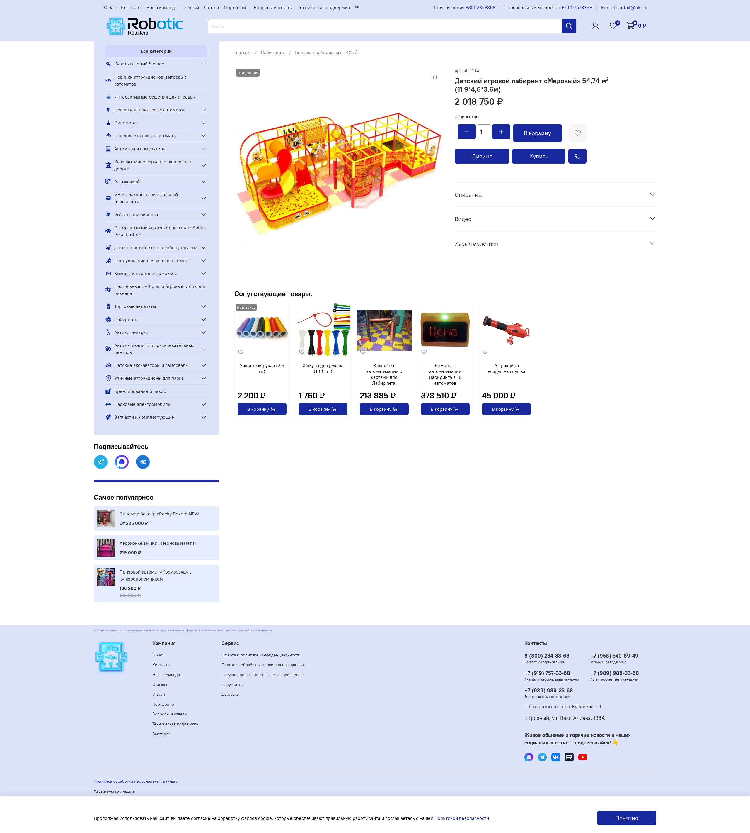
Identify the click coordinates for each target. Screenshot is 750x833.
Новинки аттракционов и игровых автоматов (150, 80)
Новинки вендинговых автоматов (149, 110)
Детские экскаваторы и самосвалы (151, 365)
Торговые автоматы (135, 306)
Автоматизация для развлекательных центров (154, 348)
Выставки (161, 734)
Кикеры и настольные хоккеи (145, 273)
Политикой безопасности (461, 818)
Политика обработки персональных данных (263, 664)
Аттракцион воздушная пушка (506, 368)
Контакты (131, 7)
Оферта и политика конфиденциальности (260, 655)
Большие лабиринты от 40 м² (326, 52)
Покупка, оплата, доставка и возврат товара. (263, 674)
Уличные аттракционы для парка (149, 378)
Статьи (211, 7)
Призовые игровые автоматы (145, 135)
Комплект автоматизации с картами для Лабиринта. (384, 374)
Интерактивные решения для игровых (155, 97)
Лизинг (482, 156)
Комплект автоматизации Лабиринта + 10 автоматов (445, 374)
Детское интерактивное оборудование (155, 247)
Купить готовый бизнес (139, 64)
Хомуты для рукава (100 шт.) (323, 368)
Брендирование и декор (140, 391)
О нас (110, 7)
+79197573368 (576, 7)
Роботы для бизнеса (136, 214)
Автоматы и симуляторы (140, 149)
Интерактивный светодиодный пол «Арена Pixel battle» (160, 230)
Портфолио (236, 7)
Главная (242, 52)
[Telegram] (101, 462)
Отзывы (191, 7)
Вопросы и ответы (273, 7)
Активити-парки (131, 332)
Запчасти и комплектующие (144, 417)
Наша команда (161, 7)
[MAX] (122, 462)
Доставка (230, 694)
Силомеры (125, 122)
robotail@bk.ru (630, 7)
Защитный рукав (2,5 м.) (262, 368)
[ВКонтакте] (143, 462)
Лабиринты (273, 52)
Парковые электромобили (142, 404)
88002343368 (480, 7)
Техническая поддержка (324, 7)
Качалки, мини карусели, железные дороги (152, 165)
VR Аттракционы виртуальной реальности (146, 197)
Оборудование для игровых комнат (152, 260)
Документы (232, 684)
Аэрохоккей (127, 181)
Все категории (156, 51)
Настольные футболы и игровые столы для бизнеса (160, 289)
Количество (467, 117)
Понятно (626, 818)
